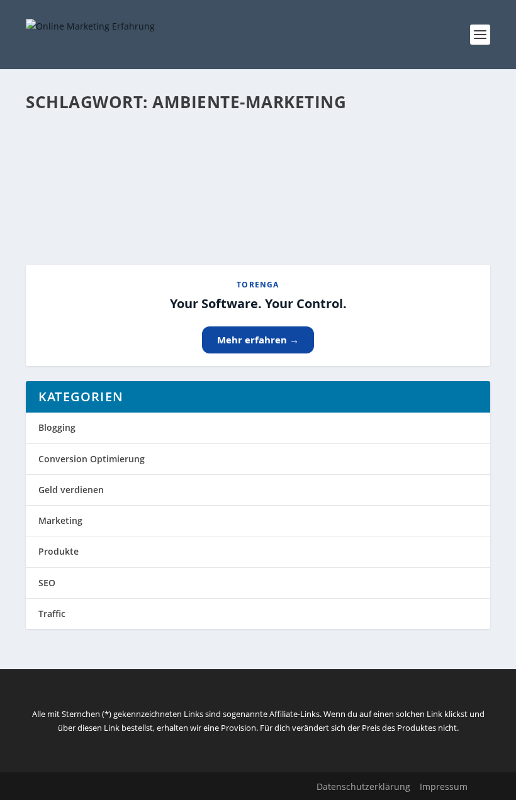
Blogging (57, 427)
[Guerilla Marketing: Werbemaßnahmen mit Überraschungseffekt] (254, 127)
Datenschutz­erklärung (363, 786)
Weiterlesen (75, 210)
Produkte (58, 551)
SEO (46, 583)
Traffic (51, 613)
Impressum (444, 786)
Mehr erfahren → (258, 339)
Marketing (60, 520)
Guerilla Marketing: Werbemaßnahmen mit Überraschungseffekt (234, 154)
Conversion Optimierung (91, 459)
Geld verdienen (71, 490)
